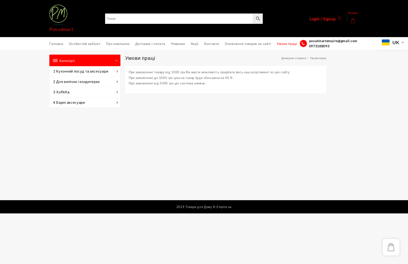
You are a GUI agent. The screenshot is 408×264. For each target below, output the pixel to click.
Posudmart (61, 29)
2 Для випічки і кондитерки (76, 81)
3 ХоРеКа (61, 92)
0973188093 (319, 46)
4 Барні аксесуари (69, 102)
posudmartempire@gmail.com (333, 41)
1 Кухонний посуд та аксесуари (80, 71)
